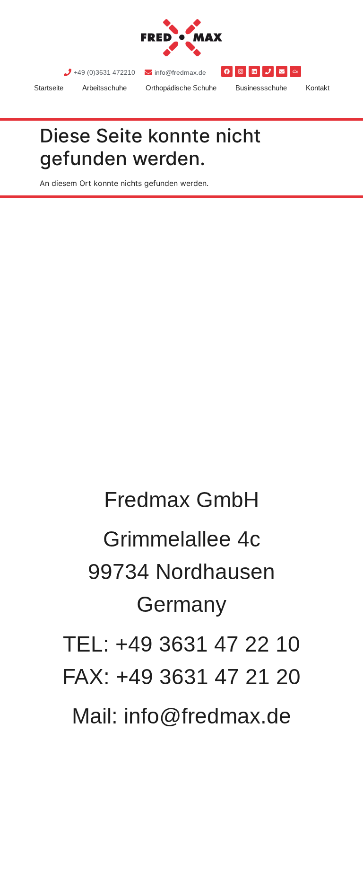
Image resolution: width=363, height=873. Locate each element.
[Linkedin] (254, 71)
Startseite (48, 88)
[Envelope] (281, 71)
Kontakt (317, 88)
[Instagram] (240, 71)
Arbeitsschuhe (104, 88)
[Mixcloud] (295, 71)
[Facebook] (227, 71)
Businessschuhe (261, 88)
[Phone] (268, 71)
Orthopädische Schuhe (181, 88)
